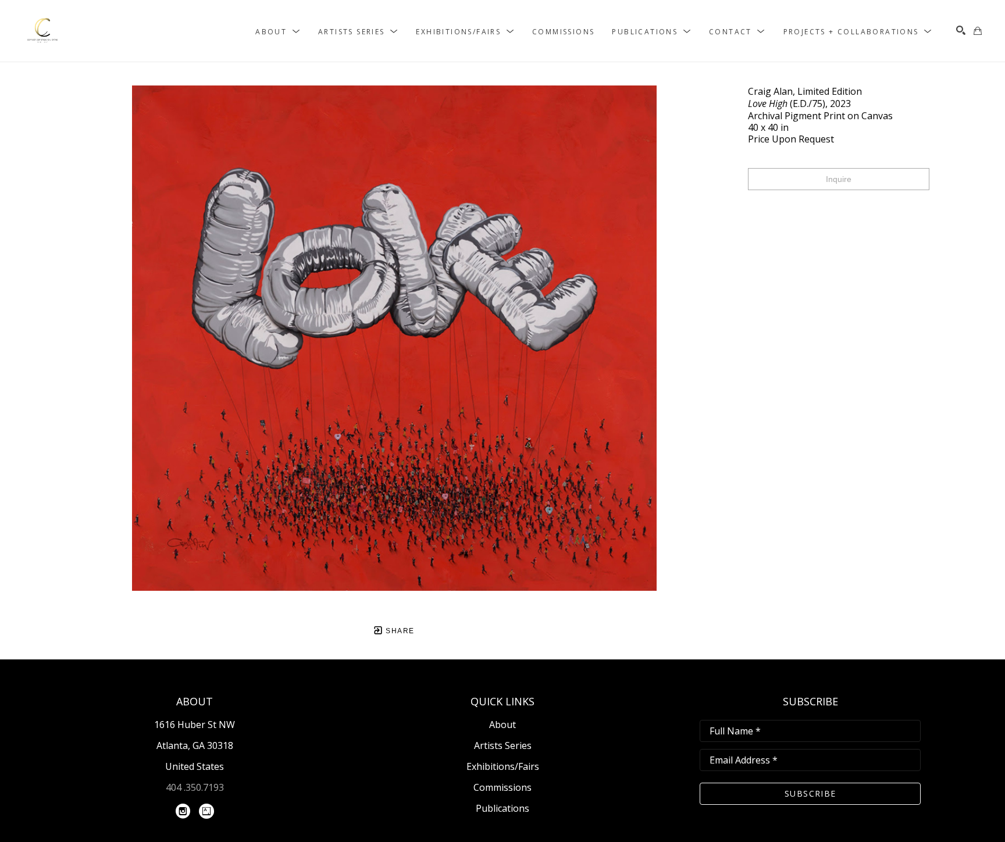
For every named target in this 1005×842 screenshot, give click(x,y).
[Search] (960, 30)
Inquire (838, 179)
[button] (278, 31)
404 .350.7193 (195, 787)
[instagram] (183, 811)
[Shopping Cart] (978, 30)
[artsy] (206, 811)
